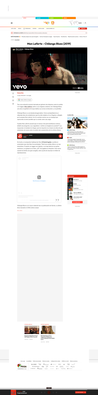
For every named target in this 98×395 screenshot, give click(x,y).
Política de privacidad (37, 361)
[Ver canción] (71, 180)
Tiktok (44, 347)
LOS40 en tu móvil (65, 361)
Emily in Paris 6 (83, 36)
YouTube (46, 347)
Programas (28, 28)
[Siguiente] (86, 36)
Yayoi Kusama (56, 36)
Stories (57, 347)
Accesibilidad (28, 361)
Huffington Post (35, 366)
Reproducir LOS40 (60, 136)
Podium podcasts (46, 368)
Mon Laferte (19, 210)
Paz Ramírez (64, 36)
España (80, 23)
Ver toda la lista (76, 202)
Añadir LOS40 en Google (25, 99)
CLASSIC (39, 18)
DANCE (51, 18)
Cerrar (86, 32)
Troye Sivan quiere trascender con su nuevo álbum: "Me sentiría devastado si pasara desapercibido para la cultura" (76, 140)
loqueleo (63, 368)
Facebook (13, 93)
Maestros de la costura (73, 36)
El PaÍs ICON (51, 368)
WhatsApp (13, 100)
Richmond (33, 368)
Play (49, 392)
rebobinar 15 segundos (45, 392)
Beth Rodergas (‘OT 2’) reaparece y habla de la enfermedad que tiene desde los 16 (48, 337)
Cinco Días (52, 366)
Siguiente (56, 392)
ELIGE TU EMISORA (80, 392)
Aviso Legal (23, 361)
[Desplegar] (49, 388)
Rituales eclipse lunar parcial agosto (30, 36)
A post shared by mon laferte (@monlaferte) (39, 200)
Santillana (46, 364)
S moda (57, 368)
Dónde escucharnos (73, 361)
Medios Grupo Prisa (22, 369)
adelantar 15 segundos (53, 392)
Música (19, 28)
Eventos (34, 28)
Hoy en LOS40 (41, 28)
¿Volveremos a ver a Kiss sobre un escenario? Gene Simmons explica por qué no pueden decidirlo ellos (76, 133)
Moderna (39, 368)
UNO (43, 366)
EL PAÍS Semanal (62, 366)
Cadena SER (59, 364)
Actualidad (17, 39)
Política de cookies (45, 361)
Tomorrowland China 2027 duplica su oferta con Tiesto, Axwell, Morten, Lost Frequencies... (76, 148)
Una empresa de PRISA (22, 365)
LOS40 (24, 18)
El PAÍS (33, 364)
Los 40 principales (40, 364)
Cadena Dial (57, 366)
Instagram (41, 347)
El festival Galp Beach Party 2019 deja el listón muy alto (31, 336)
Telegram (13, 104)
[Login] (85, 23)
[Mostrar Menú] (12, 23)
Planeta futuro (66, 366)
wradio (46, 366)
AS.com (63, 364)
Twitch (54, 347)
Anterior (41, 392)
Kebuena (71, 366)
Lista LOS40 (13, 28)
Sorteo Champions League (46, 36)
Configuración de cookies (55, 361)
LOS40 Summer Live (50, 28)
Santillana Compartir (53, 364)
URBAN (65, 18)
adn (68, 364)
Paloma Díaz (20, 93)
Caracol (72, 364)
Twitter (13, 97)
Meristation (70, 368)
